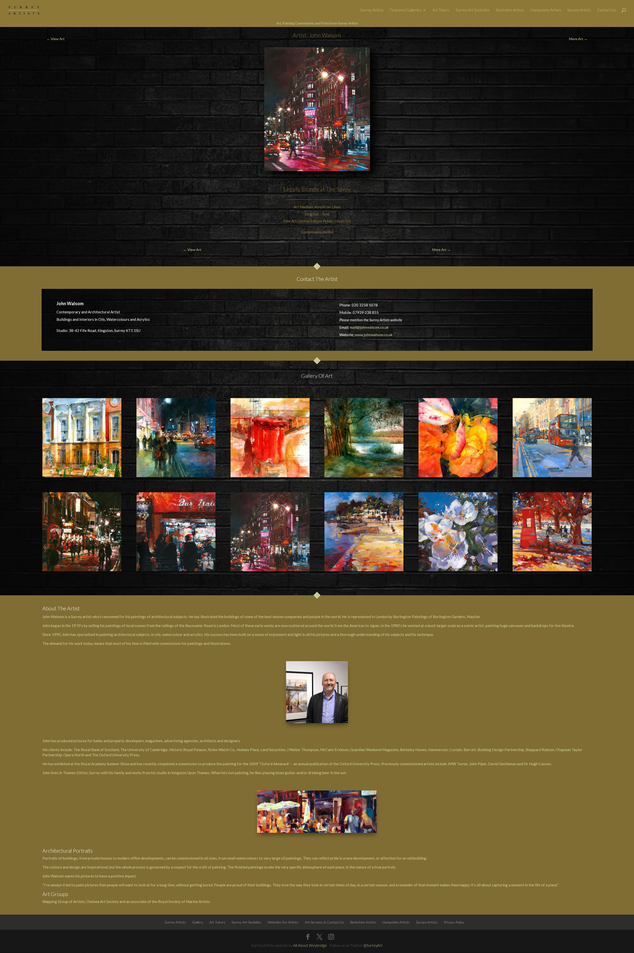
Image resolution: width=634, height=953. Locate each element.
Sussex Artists (579, 10)
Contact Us (606, 10)
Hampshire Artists (545, 10)
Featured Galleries (405, 10)
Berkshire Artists (510, 10)
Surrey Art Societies (473, 10)
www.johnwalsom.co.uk (374, 334)
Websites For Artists (283, 922)
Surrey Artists (372, 10)
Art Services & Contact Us (324, 922)
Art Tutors (440, 10)
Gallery (197, 922)
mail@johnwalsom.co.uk (369, 327)
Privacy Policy (454, 922)
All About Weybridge (310, 945)
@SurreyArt (373, 945)
